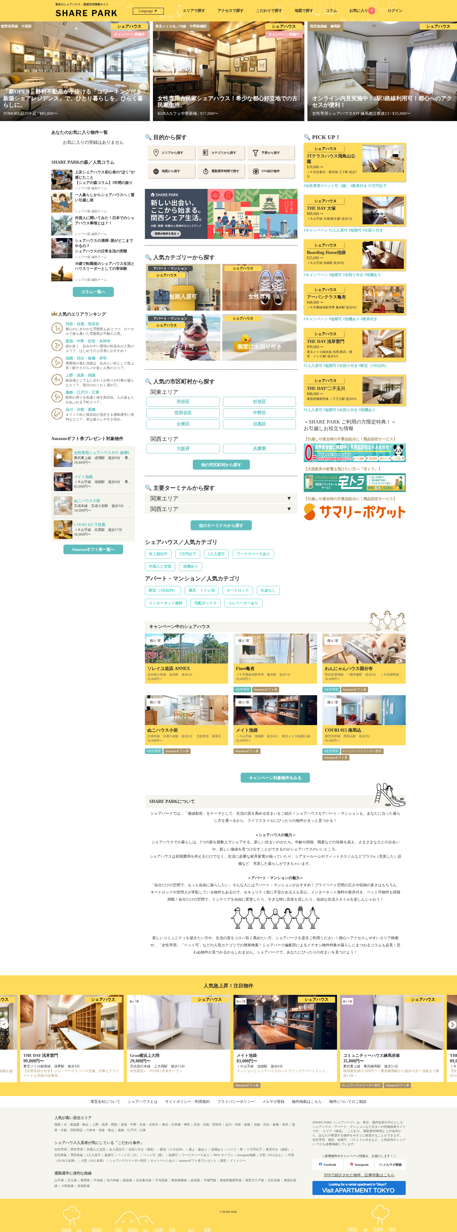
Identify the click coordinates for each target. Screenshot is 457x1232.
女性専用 (60, 1149)
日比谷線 (274, 1180)
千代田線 (161, 1180)
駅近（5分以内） (163, 590)
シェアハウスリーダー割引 (128, 1160)
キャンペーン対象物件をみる (275, 777)
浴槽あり (190, 566)
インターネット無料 (165, 603)
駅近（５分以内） (172, 1149)
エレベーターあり (243, 603)
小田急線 (67, 1185)
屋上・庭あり (198, 1149)
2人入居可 (216, 554)
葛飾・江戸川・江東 (132, 1130)
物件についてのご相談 (348, 1101)
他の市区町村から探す (221, 464)
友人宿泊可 (158, 554)
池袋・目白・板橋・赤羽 (271, 1124)
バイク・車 (235, 1149)
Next (452, 1025)
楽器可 (109, 1155)
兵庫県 (259, 448)
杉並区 (259, 401)
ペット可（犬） (128, 1155)
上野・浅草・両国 (104, 1124)
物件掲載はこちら (307, 1101)
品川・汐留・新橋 (237, 1124)
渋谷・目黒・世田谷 (208, 1124)
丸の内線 (113, 1180)
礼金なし (268, 590)
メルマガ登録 (273, 1101)
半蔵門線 (210, 1180)
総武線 (195, 1180)
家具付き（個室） (278, 1149)
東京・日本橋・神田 (176, 1124)
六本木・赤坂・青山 (100, 1130)
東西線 (85, 1180)
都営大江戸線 (254, 1180)
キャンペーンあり (162, 1160)
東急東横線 (179, 1180)
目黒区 (259, 424)
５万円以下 (254, 1149)
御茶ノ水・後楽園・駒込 (71, 1124)
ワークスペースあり (253, 554)
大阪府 (183, 448)
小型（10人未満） (93, 1160)
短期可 (173, 1155)
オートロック (238, 590)
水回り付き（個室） (142, 1149)
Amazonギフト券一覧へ (93, 549)
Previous (4, 1025)
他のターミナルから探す (221, 525)
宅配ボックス (205, 603)
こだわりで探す (269, 10)
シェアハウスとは (143, 1101)
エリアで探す (194, 10)
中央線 (98, 1180)
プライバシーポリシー (236, 1101)
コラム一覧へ (93, 291)
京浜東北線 (143, 1180)
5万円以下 (187, 554)
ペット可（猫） (154, 1155)
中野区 (259, 412)
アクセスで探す (231, 10)
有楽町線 (83, 1185)
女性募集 (60, 1155)
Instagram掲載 (246, 1155)
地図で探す (304, 10)
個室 (223, 1160)
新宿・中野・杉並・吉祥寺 (139, 1124)
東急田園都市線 (231, 1180)
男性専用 (77, 1149)
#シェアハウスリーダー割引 (362, 751)
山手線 (59, 1180)
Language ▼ (148, 11)
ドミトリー (238, 1160)
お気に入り (360, 10)
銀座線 (127, 1180)
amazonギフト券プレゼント (197, 1160)
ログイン (395, 10)
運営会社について (105, 1101)
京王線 (72, 1180)
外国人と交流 (160, 566)
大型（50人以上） (271, 1155)
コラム (331, 10)
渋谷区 (183, 401)
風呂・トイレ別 (202, 590)
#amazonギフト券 (265, 689)
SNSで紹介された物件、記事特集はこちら (359, 1175)
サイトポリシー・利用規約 (187, 1101)
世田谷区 (183, 412)
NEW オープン (223, 1155)
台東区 (183, 424)
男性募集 (77, 1155)
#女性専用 (242, 689)
